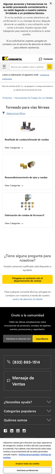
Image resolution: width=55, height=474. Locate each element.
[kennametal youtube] (18, 431)
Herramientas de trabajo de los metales (34, 97)
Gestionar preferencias (27, 470)
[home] (11, 59)
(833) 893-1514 (26, 362)
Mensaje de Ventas (23, 380)
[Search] (49, 67)
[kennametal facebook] (5, 431)
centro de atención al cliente (27, 299)
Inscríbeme (42, 338)
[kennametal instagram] (24, 431)
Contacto (48, 58)
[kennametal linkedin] (11, 431)
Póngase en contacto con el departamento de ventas (27, 279)
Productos (7, 97)
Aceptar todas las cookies (27, 463)
